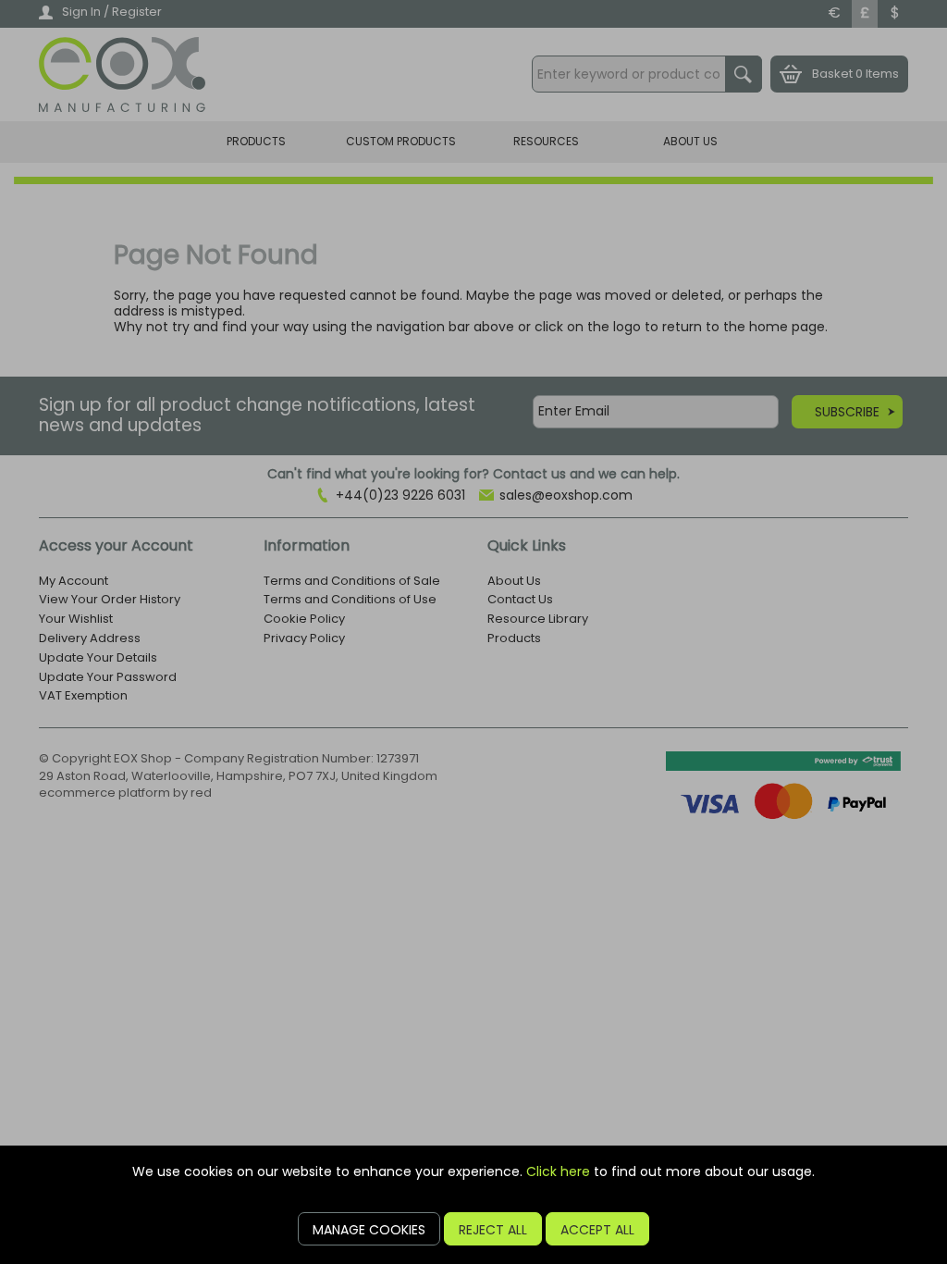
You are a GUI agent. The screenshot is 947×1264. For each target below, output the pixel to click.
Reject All (493, 1230)
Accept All (597, 1230)
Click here (558, 1171)
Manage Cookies (369, 1230)
